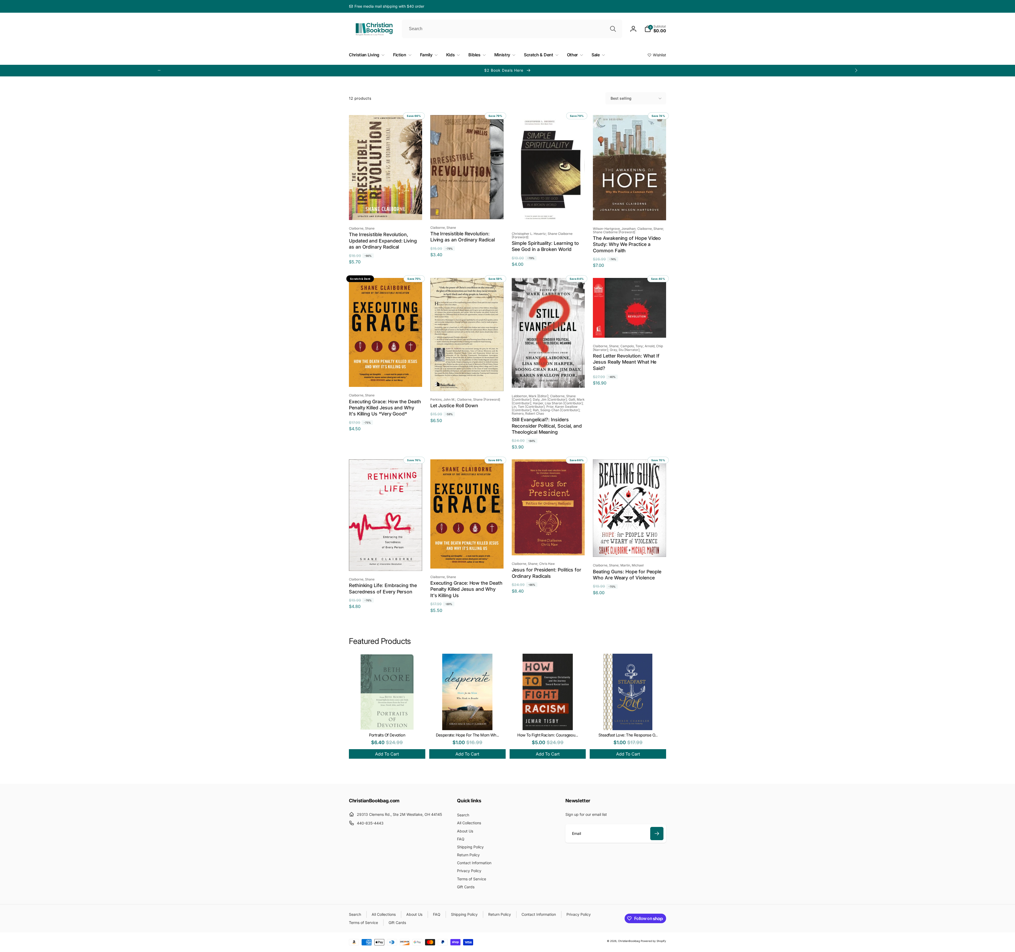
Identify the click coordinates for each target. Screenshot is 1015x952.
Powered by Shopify (653, 940)
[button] (655, 29)
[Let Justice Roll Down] (467, 381)
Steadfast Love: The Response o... (627, 735)
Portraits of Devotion (387, 735)
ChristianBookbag (629, 940)
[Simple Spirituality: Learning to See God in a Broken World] (548, 215)
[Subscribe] (656, 833)
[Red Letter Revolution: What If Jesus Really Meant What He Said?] (630, 328)
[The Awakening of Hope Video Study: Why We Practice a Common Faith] (630, 210)
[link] (386, 6)
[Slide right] (855, 70)
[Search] (613, 29)
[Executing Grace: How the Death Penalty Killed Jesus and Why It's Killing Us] (467, 559)
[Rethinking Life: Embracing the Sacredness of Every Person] (385, 561)
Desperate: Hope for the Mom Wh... (467, 735)
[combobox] (512, 29)
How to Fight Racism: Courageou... (547, 735)
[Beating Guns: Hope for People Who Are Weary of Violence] (630, 547)
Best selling (621, 98)
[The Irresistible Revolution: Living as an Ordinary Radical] (467, 209)
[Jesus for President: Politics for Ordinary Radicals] (548, 545)
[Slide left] (159, 70)
